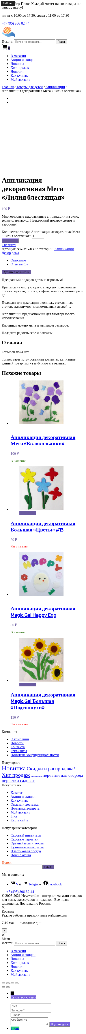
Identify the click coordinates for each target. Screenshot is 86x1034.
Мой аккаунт (20, 79)
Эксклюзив (36, 776)
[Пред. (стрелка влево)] (3, 987)
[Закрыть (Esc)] (3, 983)
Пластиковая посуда (26, 851)
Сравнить (9, 245)
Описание (18, 260)
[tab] (47, 260)
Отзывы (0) (19, 264)
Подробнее (27, 513)
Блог (14, 816)
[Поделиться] (8, 983)
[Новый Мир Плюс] (8, 37)
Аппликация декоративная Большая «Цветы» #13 (43, 526)
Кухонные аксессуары (27, 847)
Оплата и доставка (25, 804)
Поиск (61, 41)
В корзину (10, 240)
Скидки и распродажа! (51, 768)
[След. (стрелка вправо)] (8, 987)
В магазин (18, 56)
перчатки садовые (18, 780)
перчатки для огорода (63, 775)
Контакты (18, 747)
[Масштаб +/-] (17, 983)
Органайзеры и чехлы (27, 843)
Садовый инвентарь (26, 835)
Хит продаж (20, 67)
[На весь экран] (12, 983)
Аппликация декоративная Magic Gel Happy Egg (43, 611)
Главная (8, 87)
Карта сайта (19, 820)
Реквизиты (19, 751)
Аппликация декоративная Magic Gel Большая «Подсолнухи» (43, 701)
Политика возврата (25, 808)
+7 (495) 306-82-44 (15, 23)
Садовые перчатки (25, 839)
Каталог (17, 792)
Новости (17, 71)
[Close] (3, 907)
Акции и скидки (23, 60)
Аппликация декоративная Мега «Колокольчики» (43, 440)
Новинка (17, 64)
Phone (15, 1028)
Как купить (19, 75)
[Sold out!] (41, 509)
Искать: (7, 41)
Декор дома (10, 253)
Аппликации (55, 87)
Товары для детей (29, 87)
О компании (20, 739)
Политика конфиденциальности (35, 755)
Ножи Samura (21, 855)
